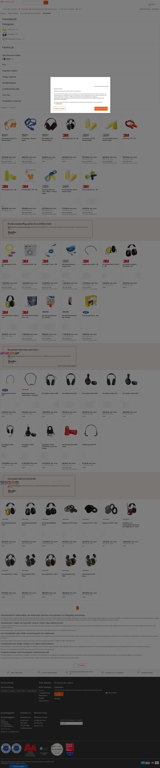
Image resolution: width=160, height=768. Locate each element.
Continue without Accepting (101, 86)
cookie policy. (59, 103)
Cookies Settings (59, 108)
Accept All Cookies (101, 108)
